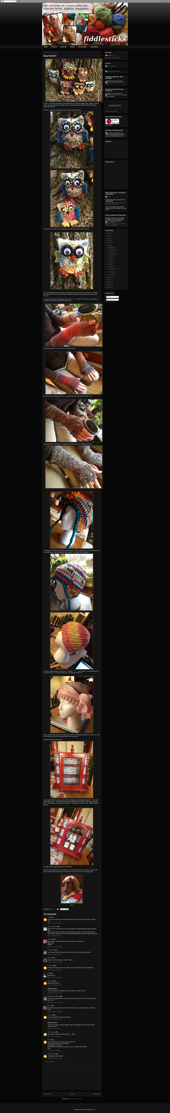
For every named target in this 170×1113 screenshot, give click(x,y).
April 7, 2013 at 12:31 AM (54, 1036)
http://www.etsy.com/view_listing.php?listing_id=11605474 (116, 203)
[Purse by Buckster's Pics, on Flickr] (108, 197)
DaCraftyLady (51, 1032)
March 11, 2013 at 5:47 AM (54, 935)
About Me (63, 46)
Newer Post (47, 1094)
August (111, 257)
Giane (49, 1005)
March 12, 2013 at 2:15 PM (54, 962)
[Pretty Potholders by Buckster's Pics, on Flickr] (111, 222)
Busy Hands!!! (112, 269)
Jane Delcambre (52, 926)
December (112, 247)
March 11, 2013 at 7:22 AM (54, 946)
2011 (108, 279)
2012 (109, 277)
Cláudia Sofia (51, 1053)
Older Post (96, 1094)
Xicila (49, 1039)
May (110, 262)
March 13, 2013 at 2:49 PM (54, 969)
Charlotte (50, 1015)
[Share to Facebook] (66, 909)
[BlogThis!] (63, 909)
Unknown (50, 965)
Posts (109, 297)
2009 (109, 284)
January (111, 274)
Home (46, 46)
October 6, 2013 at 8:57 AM (55, 1058)
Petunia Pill (51, 950)
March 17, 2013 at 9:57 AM (54, 1019)
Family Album (94, 46)
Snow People (82, 46)
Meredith (50, 939)
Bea (49, 973)
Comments (111, 299)
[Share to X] (64, 909)
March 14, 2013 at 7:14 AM (54, 993)
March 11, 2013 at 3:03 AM (54, 923)
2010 (109, 282)
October (111, 252)
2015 (109, 240)
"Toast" (73, 299)
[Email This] (61, 909)
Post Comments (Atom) (75, 1098)
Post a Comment (50, 1061)
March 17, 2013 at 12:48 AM (55, 1011)
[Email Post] (57, 909)
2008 (109, 287)
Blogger (94, 1109)
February (111, 272)
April (110, 264)
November (112, 250)
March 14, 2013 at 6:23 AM (54, 985)
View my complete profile (113, 57)
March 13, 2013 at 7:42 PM (54, 977)
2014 (109, 243)
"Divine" (74, 671)
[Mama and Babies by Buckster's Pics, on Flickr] (111, 82)
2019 (109, 233)
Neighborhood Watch (53, 996)
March (111, 266)
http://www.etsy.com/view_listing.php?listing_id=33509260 (116, 224)
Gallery (72, 46)
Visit (111, 111)
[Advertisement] (71, 1077)
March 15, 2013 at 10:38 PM (55, 1002)
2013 (109, 245)
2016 (109, 238)
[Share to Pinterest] (68, 909)
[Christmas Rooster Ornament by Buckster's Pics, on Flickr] (114, 95)
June (110, 259)
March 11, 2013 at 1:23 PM (54, 954)
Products (54, 46)
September (112, 254)
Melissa (50, 957)
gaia (49, 917)
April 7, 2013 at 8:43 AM (54, 1050)
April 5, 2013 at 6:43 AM (54, 1028)
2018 (109, 235)
